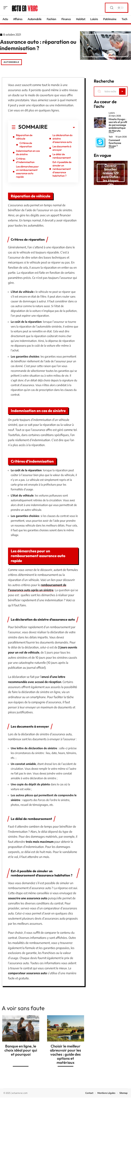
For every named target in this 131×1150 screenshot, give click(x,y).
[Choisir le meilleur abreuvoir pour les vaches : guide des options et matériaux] (66, 1028)
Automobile (11, 62)
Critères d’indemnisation (25, 160)
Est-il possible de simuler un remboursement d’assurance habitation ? (62, 168)
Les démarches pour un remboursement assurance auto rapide (27, 171)
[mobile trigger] (6, 7)
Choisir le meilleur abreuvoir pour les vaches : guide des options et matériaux (65, 1054)
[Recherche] (111, 7)
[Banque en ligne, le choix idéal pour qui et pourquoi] (21, 1028)
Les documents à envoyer (62, 148)
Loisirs (112, 113)
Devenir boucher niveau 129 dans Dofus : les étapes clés (110, 174)
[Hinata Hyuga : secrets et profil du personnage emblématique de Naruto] (100, 122)
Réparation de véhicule (24, 137)
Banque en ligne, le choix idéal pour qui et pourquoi (20, 1050)
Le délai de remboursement (62, 156)
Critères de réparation (25, 144)
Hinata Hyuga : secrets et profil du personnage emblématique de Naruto (118, 125)
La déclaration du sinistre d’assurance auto (62, 139)
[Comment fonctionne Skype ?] (100, 142)
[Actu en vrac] (24, 7)
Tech (111, 137)
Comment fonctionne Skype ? (115, 142)
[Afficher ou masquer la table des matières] (61, 128)
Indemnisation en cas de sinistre (28, 152)
